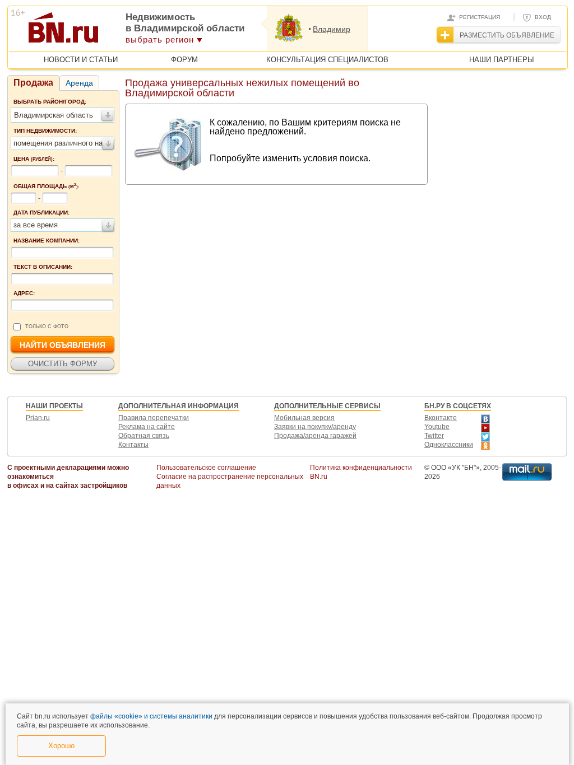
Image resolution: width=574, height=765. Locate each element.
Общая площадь (46, 186)
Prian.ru (38, 417)
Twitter (434, 435)
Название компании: (46, 240)
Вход (543, 17)
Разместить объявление (507, 35)
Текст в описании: (42, 267)
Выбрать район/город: (49, 102)
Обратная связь (143, 435)
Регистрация (479, 17)
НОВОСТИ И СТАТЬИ (81, 59)
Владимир (331, 29)
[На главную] (118, 31)
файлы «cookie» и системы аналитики (151, 716)
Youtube (437, 426)
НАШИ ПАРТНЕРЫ (501, 59)
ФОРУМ (184, 59)
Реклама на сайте (146, 426)
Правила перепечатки (153, 417)
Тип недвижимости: (45, 131)
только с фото (46, 326)
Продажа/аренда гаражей (315, 435)
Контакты (133, 444)
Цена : (33, 159)
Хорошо (61, 745)
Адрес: (24, 293)
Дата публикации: (41, 212)
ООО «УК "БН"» (455, 468)
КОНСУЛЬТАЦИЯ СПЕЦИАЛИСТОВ (327, 59)
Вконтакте (440, 417)
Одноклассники (448, 444)
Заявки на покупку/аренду (315, 426)
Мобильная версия (304, 417)
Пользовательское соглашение (206, 468)
